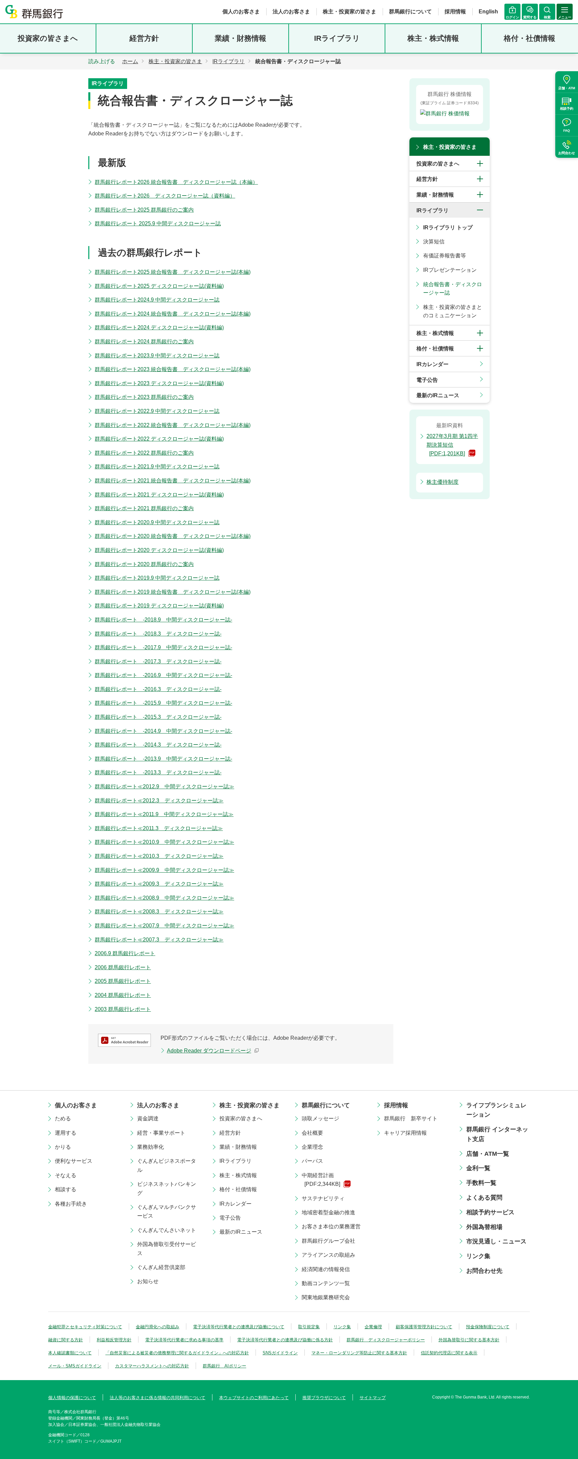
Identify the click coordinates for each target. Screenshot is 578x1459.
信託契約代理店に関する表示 (449, 1352)
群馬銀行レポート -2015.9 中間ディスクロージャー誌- (163, 703)
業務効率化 (150, 1147)
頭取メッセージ (320, 1118)
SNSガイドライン (280, 1352)
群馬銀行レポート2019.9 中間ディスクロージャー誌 (157, 578)
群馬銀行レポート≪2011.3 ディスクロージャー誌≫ (159, 828)
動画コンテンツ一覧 (326, 1283)
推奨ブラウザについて (324, 1397)
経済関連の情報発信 (326, 1269)
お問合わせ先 (484, 1270)
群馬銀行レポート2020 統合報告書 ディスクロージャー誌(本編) (173, 536)
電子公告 (427, 380)
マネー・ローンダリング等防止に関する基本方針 (359, 1352)
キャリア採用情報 (405, 1133)
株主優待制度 (442, 482)
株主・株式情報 (433, 38)
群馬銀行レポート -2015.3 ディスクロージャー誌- (158, 717)
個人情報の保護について (72, 1397)
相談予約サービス (490, 1212)
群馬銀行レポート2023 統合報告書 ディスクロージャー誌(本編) (173, 369)
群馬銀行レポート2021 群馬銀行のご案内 (144, 508)
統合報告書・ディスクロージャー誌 (452, 289)
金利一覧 (478, 1168)
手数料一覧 (481, 1183)
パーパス (312, 1161)
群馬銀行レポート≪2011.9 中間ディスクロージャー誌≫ (164, 814)
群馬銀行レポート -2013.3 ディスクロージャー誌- (158, 772)
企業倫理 (373, 1326)
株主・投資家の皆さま (349, 11)
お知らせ (148, 1281)
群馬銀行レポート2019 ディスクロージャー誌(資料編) (159, 605)
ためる (63, 1118)
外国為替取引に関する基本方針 (469, 1339)
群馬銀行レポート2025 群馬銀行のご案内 (144, 210)
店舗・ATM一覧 (487, 1153)
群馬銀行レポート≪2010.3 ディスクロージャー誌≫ (159, 856)
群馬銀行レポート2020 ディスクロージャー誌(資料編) (159, 550)
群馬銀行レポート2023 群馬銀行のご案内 (144, 397)
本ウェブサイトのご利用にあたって (254, 1397)
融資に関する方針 (65, 1339)
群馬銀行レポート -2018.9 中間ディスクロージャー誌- (163, 620)
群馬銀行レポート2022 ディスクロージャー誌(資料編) (159, 439)
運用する (65, 1133)
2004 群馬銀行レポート (123, 995)
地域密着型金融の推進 (328, 1212)
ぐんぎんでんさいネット (166, 1230)
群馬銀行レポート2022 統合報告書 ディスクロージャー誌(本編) (173, 425)
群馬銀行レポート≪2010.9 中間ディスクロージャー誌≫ (164, 842)
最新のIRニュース (437, 395)
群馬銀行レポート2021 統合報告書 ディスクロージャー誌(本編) (173, 480)
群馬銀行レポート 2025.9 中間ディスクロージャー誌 (158, 223)
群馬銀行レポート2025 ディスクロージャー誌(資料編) (159, 286)
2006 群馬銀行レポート (123, 967)
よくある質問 (484, 1197)
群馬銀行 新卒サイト (411, 1118)
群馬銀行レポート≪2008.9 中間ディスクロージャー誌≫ (164, 898)
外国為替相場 (484, 1227)
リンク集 (478, 1256)
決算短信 (434, 241)
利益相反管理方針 (114, 1339)
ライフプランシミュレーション (496, 1110)
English (488, 11)
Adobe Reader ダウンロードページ (209, 1050)
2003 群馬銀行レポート (123, 1009)
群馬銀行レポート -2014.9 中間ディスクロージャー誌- (163, 731)
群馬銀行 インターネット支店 (497, 1134)
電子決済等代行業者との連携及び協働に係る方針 (285, 1339)
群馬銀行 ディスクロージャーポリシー (386, 1339)
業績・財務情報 (240, 38)
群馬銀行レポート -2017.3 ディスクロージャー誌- (158, 661)
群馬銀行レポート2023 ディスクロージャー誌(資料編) (159, 383)
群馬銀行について (410, 11)
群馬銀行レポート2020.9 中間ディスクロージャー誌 (157, 522)
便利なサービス (73, 1161)
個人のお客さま (241, 11)
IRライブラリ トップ (448, 227)
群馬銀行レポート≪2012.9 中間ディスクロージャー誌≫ (164, 786)
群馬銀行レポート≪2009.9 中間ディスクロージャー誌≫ (164, 870)
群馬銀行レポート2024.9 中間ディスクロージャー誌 (157, 300)
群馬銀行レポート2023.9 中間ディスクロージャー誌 (157, 355)
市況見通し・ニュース (496, 1241)
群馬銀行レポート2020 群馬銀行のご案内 (144, 564)
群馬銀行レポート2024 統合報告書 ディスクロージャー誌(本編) (173, 314)
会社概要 (312, 1133)
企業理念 (312, 1147)
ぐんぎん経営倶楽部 (161, 1267)
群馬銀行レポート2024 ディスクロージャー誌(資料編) (159, 327)
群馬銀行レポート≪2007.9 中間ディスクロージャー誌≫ (164, 925)
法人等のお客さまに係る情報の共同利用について (157, 1397)
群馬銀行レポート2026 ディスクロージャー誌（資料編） (165, 196)
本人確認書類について (70, 1352)
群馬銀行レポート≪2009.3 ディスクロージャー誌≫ (159, 884)
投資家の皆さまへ (48, 38)
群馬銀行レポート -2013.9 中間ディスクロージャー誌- (163, 759)
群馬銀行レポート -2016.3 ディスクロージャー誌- (158, 689)
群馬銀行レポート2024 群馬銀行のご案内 (144, 341)
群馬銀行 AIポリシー (224, 1365)
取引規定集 (309, 1326)
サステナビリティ (323, 1198)
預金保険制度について (487, 1326)
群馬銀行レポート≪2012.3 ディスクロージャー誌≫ (159, 800)
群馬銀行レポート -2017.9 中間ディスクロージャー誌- (163, 647)
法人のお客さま (291, 11)
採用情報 (455, 11)
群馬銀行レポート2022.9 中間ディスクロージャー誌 (157, 411)
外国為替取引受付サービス (166, 1248)
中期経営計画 (321, 1179)
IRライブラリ (337, 38)
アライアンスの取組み (328, 1255)
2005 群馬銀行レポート (123, 981)
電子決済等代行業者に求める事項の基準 (184, 1339)
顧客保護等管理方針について (424, 1326)
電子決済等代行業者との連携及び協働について (238, 1326)
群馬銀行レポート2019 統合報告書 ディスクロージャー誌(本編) (173, 592)
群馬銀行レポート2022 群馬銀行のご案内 (144, 453)
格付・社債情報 (529, 38)
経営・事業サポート (161, 1133)
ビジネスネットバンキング (166, 1188)
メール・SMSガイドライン (74, 1365)
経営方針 (144, 38)
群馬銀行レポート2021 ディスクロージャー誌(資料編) (159, 494)
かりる (63, 1147)
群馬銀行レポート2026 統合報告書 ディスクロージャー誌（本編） (176, 182)
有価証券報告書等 (444, 255)
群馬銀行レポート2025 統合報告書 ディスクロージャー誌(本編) (173, 272)
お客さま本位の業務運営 (331, 1226)
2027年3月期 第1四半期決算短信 (452, 444)
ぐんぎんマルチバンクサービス (166, 1211)
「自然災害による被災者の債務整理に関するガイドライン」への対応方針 (177, 1352)
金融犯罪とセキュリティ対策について (85, 1326)
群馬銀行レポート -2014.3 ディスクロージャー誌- (158, 745)
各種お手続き (71, 1204)
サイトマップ (373, 1397)
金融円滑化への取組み (157, 1326)
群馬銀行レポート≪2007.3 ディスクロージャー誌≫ (159, 939)
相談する (65, 1189)
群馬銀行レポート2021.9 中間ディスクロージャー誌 (157, 466)
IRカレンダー (432, 364)
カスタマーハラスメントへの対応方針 (152, 1365)
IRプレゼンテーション (450, 270)
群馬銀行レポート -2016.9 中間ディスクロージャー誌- (163, 675)
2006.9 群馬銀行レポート (125, 953)
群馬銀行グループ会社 (328, 1241)
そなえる (65, 1175)
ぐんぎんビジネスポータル (166, 1165)
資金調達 (148, 1118)
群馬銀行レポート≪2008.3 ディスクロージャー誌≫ (159, 911)
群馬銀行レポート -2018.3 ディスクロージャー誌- (158, 634)
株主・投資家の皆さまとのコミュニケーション (452, 311)
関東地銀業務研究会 (326, 1297)
